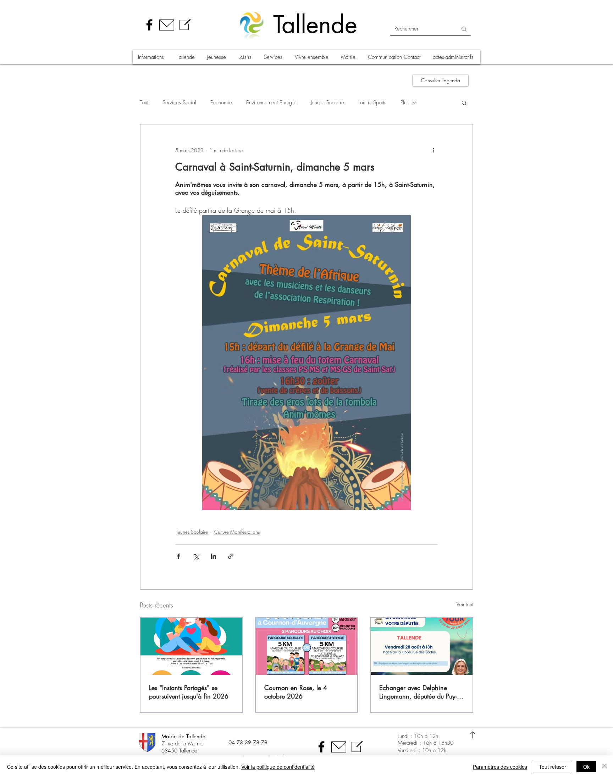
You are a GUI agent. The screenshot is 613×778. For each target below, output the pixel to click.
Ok (586, 766)
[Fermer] (604, 766)
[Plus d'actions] (433, 150)
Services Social (179, 102)
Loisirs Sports (372, 102)
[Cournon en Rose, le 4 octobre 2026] (307, 646)
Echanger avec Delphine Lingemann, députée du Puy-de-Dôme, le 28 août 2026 (418, 691)
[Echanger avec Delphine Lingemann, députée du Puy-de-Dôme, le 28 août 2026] (422, 646)
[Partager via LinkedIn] (213, 556)
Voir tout (465, 604)
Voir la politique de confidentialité (278, 766)
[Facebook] (149, 24)
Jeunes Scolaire (327, 102)
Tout (144, 102)
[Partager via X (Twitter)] (196, 556)
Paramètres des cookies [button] (500, 766)
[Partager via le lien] (230, 556)
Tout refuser (552, 766)
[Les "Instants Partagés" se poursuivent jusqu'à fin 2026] (191, 646)
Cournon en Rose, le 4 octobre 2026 (295, 691)
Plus (405, 102)
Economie (221, 102)
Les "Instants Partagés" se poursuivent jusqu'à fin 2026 (188, 691)
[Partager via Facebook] (178, 556)
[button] (152, 57)
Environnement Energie (271, 102)
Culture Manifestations (237, 531)
